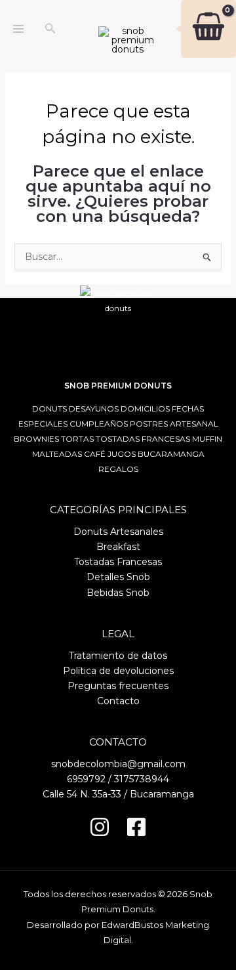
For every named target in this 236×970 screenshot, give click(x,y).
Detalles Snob (118, 577)
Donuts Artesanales (118, 532)
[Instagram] (99, 826)
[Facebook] (136, 826)
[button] (50, 28)
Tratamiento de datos (118, 656)
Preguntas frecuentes (118, 686)
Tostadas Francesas (118, 562)
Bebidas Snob (118, 593)
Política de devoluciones (118, 671)
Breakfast (118, 547)
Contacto (118, 701)
